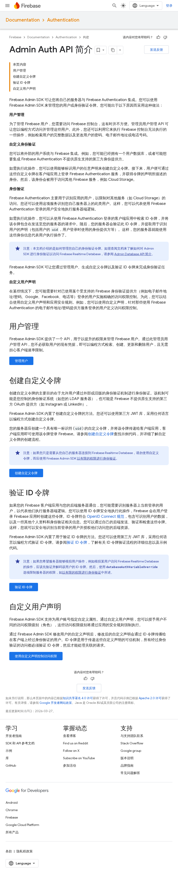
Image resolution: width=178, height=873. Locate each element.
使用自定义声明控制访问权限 (36, 656)
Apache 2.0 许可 (150, 698)
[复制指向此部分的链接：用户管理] (43, 327)
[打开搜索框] (114, 5)
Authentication (63, 20)
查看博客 (69, 736)
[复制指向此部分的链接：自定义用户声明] (65, 607)
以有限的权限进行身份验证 (96, 458)
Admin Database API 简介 (133, 254)
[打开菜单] (7, 5)
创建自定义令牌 (101, 434)
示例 (9, 751)
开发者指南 (14, 736)
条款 (9, 851)
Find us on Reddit (75, 743)
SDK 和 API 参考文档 (20, 743)
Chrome (12, 810)
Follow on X (71, 751)
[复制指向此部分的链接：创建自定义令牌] (65, 381)
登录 (169, 5)
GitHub (11, 765)
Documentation (23, 20)
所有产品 (12, 832)
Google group (131, 751)
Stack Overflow (132, 743)
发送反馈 (156, 50)
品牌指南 (127, 765)
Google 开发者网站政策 (55, 703)
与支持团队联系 (132, 736)
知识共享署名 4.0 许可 (78, 698)
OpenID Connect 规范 (105, 516)
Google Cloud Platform (22, 825)
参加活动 (69, 765)
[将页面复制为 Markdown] (113, 50)
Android (12, 802)
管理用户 (21, 361)
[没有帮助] (165, 37)
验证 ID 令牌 (77, 542)
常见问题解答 (130, 773)
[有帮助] (158, 37)
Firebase (15, 37)
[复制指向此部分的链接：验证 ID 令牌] (54, 493)
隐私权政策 (24, 851)
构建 (86, 37)
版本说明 (127, 758)
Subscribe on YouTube (79, 758)
